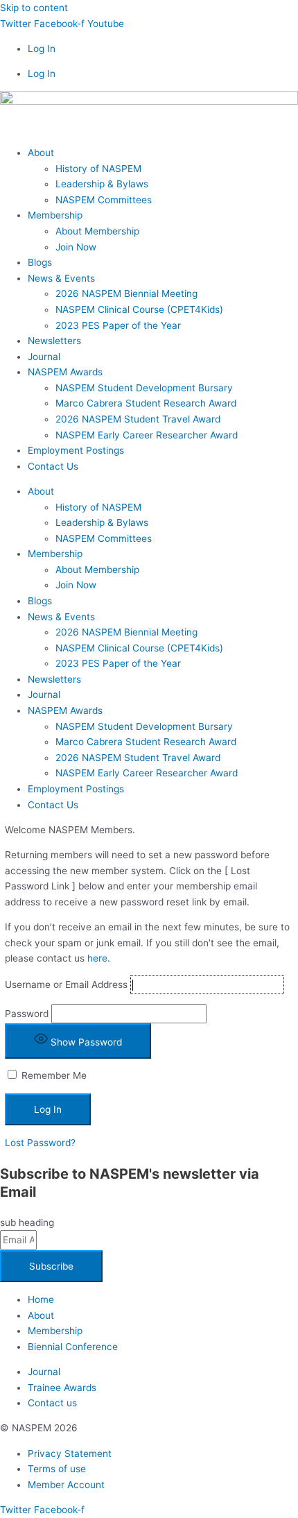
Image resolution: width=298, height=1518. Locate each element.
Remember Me (53, 1075)
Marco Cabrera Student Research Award (145, 403)
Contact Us (53, 466)
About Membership (97, 231)
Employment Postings (76, 450)
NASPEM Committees (103, 199)
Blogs (40, 262)
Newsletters (54, 340)
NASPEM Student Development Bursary (144, 387)
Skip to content (34, 7)
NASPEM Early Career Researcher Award (146, 435)
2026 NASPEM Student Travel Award (137, 419)
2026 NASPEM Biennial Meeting (126, 293)
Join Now (75, 247)
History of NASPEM (98, 168)
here (97, 958)
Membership (55, 215)
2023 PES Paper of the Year (118, 325)
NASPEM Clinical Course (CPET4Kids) (139, 309)
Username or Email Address (66, 984)
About (41, 152)
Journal (44, 356)
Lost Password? (40, 1142)
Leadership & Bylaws (101, 183)
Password (27, 1013)
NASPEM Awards (65, 371)
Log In (41, 48)
